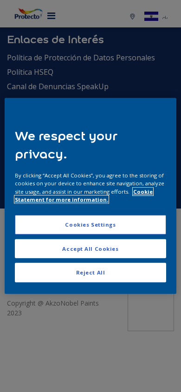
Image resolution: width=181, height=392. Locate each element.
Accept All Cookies (90, 248)
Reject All (90, 272)
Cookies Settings (90, 224)
